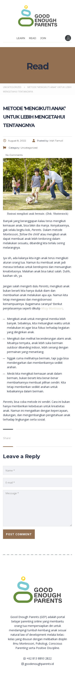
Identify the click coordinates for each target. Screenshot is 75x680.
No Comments (14, 154)
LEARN (21, 38)
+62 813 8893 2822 (39, 658)
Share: (7, 438)
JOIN (43, 38)
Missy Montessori (52, 308)
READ (32, 38)
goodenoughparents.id (39, 664)
